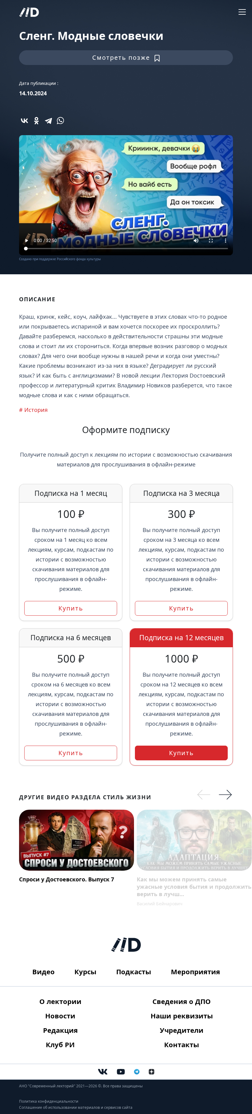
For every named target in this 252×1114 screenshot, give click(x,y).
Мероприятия (195, 971)
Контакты (181, 1044)
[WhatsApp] (60, 120)
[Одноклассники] (36, 120)
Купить (70, 608)
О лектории (60, 1001)
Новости (60, 1015)
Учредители (181, 1030)
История (36, 409)
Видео (43, 971)
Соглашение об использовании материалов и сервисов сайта (75, 1107)
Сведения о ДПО (181, 1001)
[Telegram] (48, 120)
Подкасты (133, 971)
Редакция (60, 1030)
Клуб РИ (60, 1044)
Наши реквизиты (182, 1015)
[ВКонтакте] (24, 120)
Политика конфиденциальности (48, 1101)
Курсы (85, 971)
